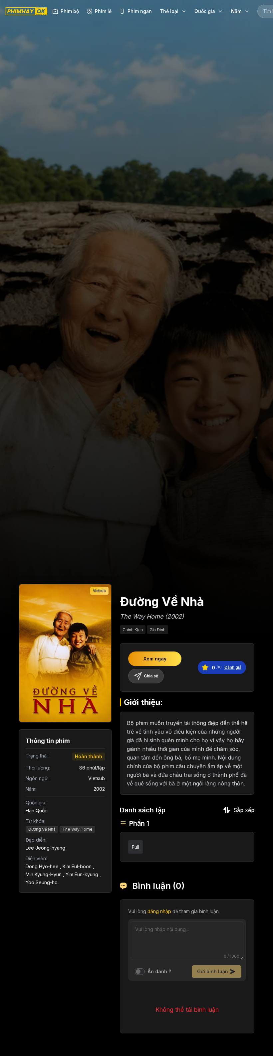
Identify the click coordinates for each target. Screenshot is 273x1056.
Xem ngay (154, 658)
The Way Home (77, 829)
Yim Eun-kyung (82, 874)
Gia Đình (157, 629)
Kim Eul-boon (77, 866)
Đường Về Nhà (42, 829)
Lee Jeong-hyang (45, 848)
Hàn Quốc (36, 810)
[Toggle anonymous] (140, 971)
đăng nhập (159, 911)
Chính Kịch (133, 629)
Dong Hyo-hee (42, 866)
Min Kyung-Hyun (44, 874)
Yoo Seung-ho (42, 882)
